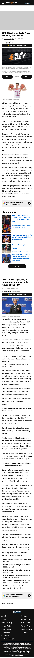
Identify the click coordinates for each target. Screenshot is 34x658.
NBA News (10, 603)
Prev (7, 77)
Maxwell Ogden (9, 39)
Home (3, 603)
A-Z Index (24, 633)
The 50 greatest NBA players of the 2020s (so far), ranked (16, 576)
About (3, 616)
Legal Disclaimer (27, 629)
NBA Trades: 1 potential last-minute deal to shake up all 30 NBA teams (16, 582)
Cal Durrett (7, 291)
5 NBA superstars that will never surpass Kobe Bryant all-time (15, 587)
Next (26, 77)
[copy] (13, 42)
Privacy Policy (6, 626)
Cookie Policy (6, 629)
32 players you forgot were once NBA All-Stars (17, 561)
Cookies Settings (7, 639)
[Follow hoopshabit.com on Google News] (29, 203)
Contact (4, 619)
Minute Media (10, 643)
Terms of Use (25, 626)
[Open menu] (3, 3)
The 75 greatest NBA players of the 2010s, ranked (16, 571)
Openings (24, 616)
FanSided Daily (6, 623)
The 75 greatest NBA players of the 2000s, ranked (16, 566)
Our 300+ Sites (26, 619)
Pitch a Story (25, 623)
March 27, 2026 (7, 366)
